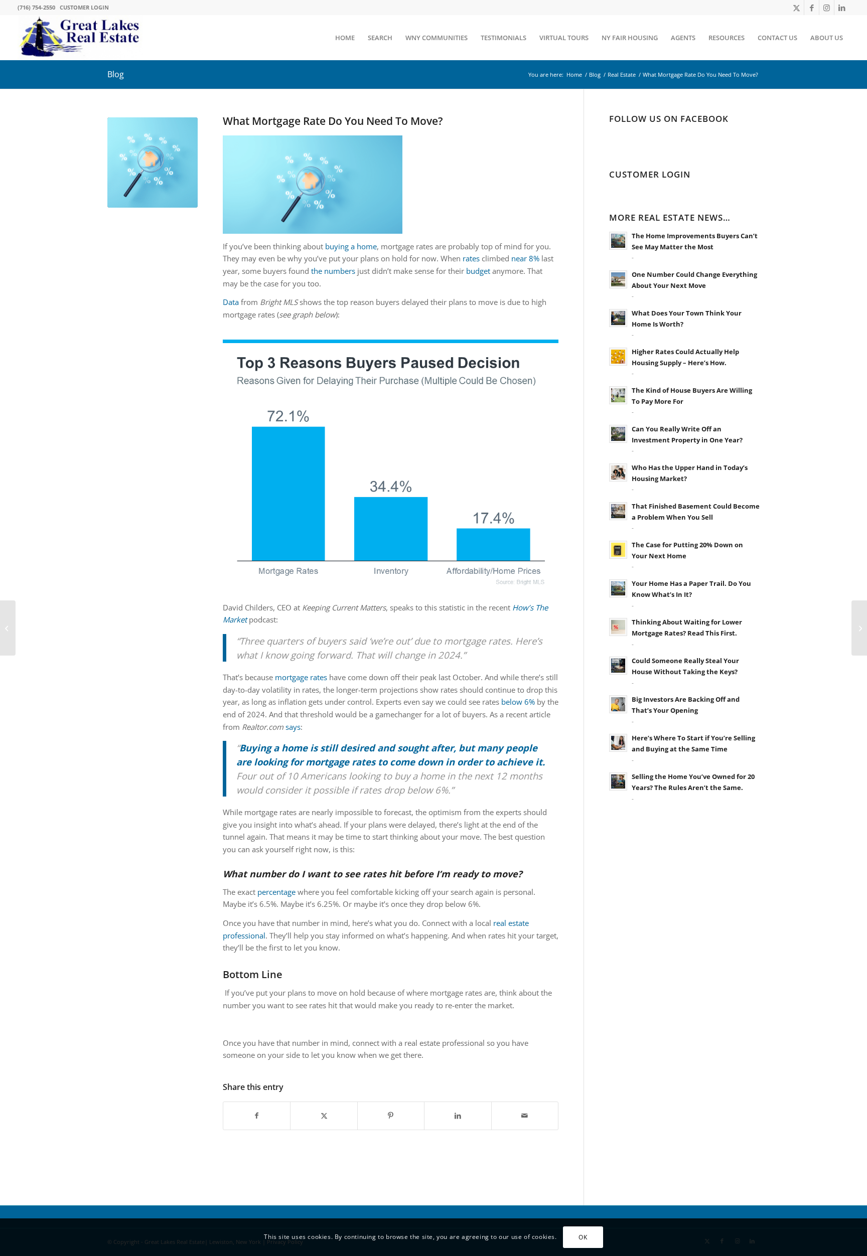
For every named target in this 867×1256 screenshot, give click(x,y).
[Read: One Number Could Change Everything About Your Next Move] (618, 279)
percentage (276, 892)
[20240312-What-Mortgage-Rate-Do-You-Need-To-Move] (152, 162)
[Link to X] (796, 7)
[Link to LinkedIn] (841, 7)
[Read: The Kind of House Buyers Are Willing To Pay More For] (618, 395)
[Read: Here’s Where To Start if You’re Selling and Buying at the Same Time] (618, 743)
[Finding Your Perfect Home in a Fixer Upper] (8, 628)
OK (583, 1236)
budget (478, 271)
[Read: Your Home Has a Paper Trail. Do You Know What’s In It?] (618, 588)
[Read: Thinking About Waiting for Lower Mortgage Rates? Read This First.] (618, 627)
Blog (115, 74)
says (293, 727)
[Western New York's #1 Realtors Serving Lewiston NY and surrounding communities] (80, 37)
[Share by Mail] (525, 1116)
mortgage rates (301, 677)
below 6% (518, 702)
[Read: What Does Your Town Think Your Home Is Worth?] (618, 318)
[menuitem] (345, 37)
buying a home (351, 246)
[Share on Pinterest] (391, 1116)
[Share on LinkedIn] (457, 1116)
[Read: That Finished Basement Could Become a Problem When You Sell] (618, 511)
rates (471, 258)
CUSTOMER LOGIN (84, 7)
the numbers (333, 271)
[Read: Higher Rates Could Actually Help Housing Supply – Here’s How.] (618, 357)
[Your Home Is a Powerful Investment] (859, 628)
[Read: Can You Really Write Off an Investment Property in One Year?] (618, 434)
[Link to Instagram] (826, 7)
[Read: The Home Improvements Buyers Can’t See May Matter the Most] (618, 241)
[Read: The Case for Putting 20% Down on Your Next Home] (618, 550)
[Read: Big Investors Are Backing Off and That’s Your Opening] (618, 704)
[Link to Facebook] (811, 7)
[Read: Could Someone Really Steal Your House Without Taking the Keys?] (618, 666)
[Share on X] (324, 1116)
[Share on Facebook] (256, 1116)
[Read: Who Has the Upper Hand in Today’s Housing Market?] (618, 472)
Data (231, 302)
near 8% (525, 258)
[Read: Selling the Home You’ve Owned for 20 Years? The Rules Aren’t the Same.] (618, 781)
